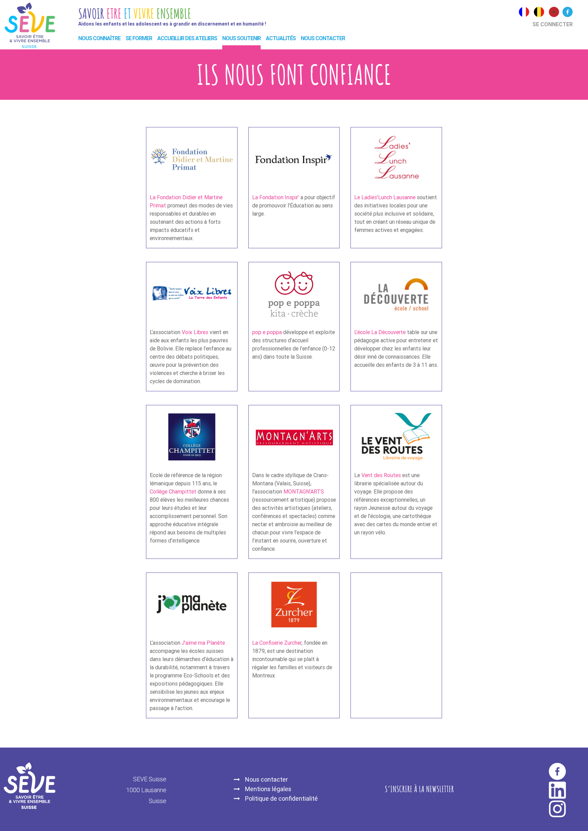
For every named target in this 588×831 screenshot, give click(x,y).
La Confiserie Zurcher (276, 643)
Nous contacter (323, 38)
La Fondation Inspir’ (275, 197)
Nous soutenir (241, 38)
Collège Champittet (174, 491)
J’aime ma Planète (203, 643)
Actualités (281, 38)
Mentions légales (268, 789)
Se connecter (553, 24)
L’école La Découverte (380, 332)
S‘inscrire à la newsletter (419, 788)
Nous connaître (99, 38)
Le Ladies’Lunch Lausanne (385, 197)
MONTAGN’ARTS (303, 491)
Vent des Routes (381, 475)
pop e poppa (267, 332)
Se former (139, 38)
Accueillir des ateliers (187, 38)
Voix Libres (195, 332)
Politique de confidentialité (281, 798)
